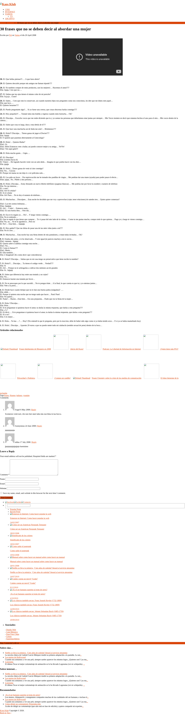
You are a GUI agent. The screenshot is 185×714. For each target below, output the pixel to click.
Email (2, 484)
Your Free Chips (12, 634)
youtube (26, 395)
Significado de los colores (20, 540)
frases (6, 395)
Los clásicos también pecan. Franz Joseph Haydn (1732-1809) (35, 605)
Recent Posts (15, 512)
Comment (4, 475)
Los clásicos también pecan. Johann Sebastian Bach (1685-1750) (36, 616)
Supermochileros (13, 639)
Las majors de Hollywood (15, 657)
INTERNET (10, 12)
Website (3, 488)
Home (2, 23)
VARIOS (8, 14)
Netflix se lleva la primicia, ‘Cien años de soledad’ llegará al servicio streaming (41, 572)
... (81, 655)
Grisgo (9, 636)
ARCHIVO (9, 18)
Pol (10, 35)
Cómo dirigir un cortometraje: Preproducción (23, 704)
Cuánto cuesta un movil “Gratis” (23, 583)
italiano (19, 395)
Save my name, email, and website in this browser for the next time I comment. (34, 493)
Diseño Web (11, 630)
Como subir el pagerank (19, 551)
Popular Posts (15, 509)
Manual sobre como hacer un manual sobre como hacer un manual (36, 561)
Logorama (9, 662)
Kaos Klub (4, 710)
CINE (7, 9)
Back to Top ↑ (5, 713)
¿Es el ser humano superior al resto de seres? (27, 594)
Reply (33, 410)
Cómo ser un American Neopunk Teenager (27, 529)
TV (11, 16)
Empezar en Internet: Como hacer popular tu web (29, 518)
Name (2, 479)
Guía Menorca (12, 632)
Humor (12, 395)
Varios (10, 23)
